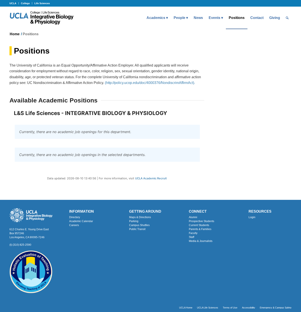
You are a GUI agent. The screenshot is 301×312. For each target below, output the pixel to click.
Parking (133, 221)
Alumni (193, 217)
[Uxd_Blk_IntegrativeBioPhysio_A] (41, 18)
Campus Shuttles (139, 225)
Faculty (193, 233)
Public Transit (137, 229)
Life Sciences (42, 3)
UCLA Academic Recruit (151, 178)
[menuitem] (14, 3)
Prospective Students (201, 221)
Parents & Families (200, 229)
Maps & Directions (140, 217)
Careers (74, 225)
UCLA (12, 3)
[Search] (287, 18)
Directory (74, 217)
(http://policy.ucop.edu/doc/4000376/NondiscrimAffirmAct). (150, 83)
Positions (32, 50)
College (25, 3)
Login (252, 217)
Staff (191, 237)
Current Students (199, 225)
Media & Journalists (200, 241)
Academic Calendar (81, 221)
